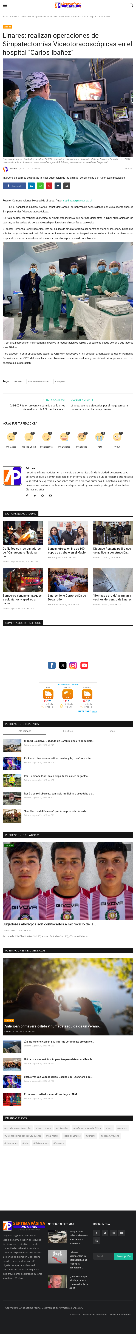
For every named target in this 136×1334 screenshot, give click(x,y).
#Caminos (58, 1143)
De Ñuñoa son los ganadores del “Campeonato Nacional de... (22, 552)
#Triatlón (122, 1128)
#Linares (18, 381)
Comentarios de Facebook (23, 623)
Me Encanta (46, 446)
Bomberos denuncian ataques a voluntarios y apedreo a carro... (22, 599)
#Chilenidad (62, 1128)
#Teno (109, 1128)
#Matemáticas (41, 1143)
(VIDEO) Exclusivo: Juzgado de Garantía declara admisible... (59, 741)
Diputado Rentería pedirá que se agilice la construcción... (112, 550)
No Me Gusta (29, 446)
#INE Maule (52, 1135)
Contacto (75, 1314)
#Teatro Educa (43, 1128)
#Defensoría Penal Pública (87, 1128)
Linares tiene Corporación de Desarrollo (67, 597)
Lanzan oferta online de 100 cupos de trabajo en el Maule (67, 550)
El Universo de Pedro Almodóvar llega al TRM (50, 1094)
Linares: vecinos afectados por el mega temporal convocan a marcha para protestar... (100, 407)
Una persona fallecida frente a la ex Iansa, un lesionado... (78, 1237)
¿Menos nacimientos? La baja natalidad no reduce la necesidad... (78, 1260)
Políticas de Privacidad (95, 1314)
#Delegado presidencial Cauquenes (22, 1135)
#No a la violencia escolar (17, 1128)
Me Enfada (81, 446)
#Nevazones (11, 1143)
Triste (99, 446)
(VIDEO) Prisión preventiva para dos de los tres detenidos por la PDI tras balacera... (37, 407)
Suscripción (124, 1256)
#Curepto (91, 1135)
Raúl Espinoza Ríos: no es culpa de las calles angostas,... (57, 776)
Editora (13, 168)
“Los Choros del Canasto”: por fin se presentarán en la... (56, 811)
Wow (117, 446)
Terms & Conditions (120, 1314)
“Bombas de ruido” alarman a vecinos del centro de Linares (112, 597)
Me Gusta (11, 446)
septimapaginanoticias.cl (77, 200)
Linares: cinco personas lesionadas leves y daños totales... (50, 924)
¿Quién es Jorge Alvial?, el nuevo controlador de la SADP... (78, 1282)
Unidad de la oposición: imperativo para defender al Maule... (59, 1059)
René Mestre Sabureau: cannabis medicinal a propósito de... (59, 793)
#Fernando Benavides (39, 381)
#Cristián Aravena (110, 1135)
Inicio (5, 16)
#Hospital (60, 381)
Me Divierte (64, 446)
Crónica (13, 16)
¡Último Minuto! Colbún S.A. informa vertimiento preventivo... (59, 1041)
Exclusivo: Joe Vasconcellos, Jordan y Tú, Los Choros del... (58, 758)
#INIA (25, 1143)
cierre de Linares (72, 1135)
